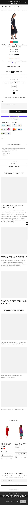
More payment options (14, 119)
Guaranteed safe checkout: (9, 122)
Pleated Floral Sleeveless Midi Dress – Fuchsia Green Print (20, 445)
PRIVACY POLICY (10, 501)
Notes (2, 101)
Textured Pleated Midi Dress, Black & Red (6, 444)
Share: (3, 138)
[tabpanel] (7, 443)
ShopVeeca (6, 6)
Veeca (16, 51)
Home (2, 10)
